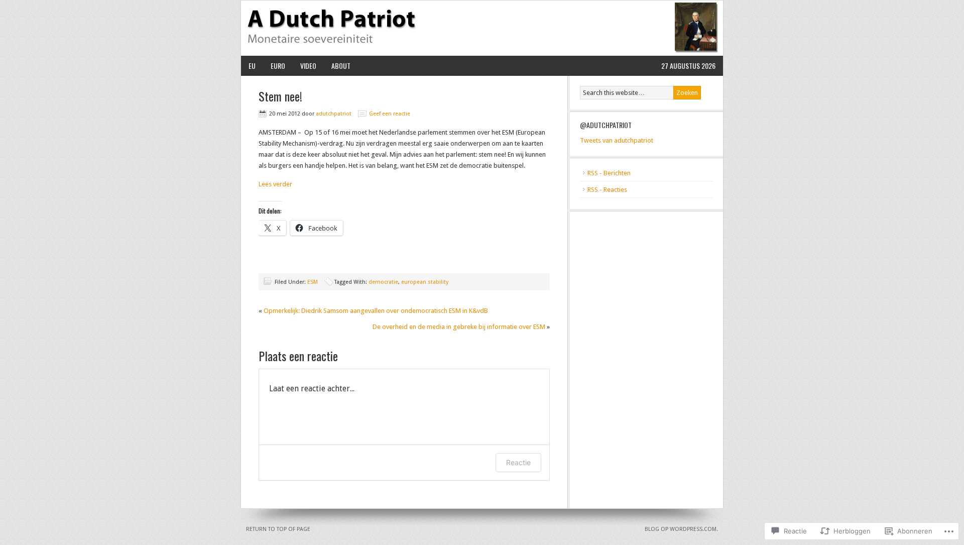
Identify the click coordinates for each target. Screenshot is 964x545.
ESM (312, 282)
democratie (383, 282)
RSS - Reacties (607, 189)
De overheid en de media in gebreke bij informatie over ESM (459, 327)
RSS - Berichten (609, 173)
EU (252, 65)
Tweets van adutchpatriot (616, 140)
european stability (424, 282)
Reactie (518, 462)
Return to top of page (278, 529)
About (340, 65)
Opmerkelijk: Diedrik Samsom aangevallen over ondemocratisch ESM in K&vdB (376, 310)
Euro (278, 65)
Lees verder (275, 184)
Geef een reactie (389, 114)
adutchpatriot (333, 114)
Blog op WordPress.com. (681, 529)
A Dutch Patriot (482, 28)
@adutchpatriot (606, 125)
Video (308, 65)
